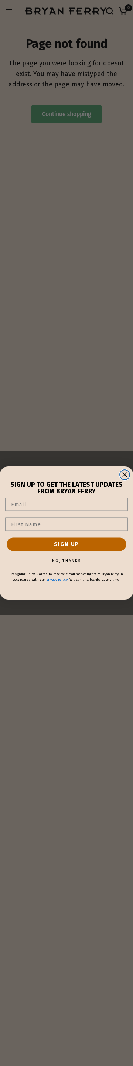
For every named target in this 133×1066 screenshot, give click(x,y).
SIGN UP (66, 544)
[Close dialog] (125, 475)
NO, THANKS (66, 561)
